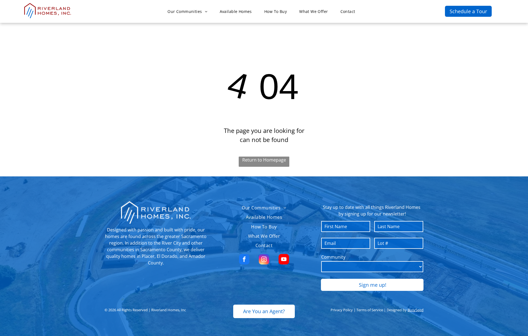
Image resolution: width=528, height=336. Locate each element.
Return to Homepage (264, 160)
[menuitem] (189, 11)
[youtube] (284, 260)
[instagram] (264, 260)
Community (333, 257)
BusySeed (416, 309)
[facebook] (244, 260)
